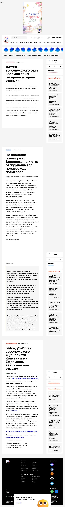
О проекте (8, 492)
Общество (23, 465)
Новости (12, 42)
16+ (6, 489)
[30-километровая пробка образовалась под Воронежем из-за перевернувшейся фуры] (29, 50)
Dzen (52, 478)
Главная (5, 55)
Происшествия (24, 468)
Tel (52, 491)
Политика (51, 265)
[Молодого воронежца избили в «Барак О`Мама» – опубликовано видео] (57, 50)
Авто (48, 42)
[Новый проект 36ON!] (34, 50)
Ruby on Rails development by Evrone (53, 501)
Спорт (33, 464)
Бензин (35, 42)
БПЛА (21, 42)
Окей (19, 503)
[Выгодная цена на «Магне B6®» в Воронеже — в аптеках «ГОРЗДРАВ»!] (12, 50)
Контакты (8, 493)
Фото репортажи (36, 476)
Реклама (7, 491)
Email (56, 491)
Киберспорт (35, 479)
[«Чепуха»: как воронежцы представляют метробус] (23, 50)
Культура (23, 464)
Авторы (34, 468)
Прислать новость (58, 37)
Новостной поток (54, 78)
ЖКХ (31, 42)
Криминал (34, 465)
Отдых (23, 483)
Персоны (58, 42)
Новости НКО (35, 470)
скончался (14, 410)
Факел (17, 42)
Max (52, 464)
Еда (22, 476)
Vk (52, 469)
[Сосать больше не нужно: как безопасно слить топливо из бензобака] (52, 50)
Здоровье (53, 42)
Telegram (52, 483)
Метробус (26, 42)
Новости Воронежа (20, 55)
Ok (52, 474)
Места (33, 481)
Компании (34, 467)
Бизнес (44, 42)
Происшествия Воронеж (11, 343)
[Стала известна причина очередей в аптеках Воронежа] (6, 50)
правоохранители (35, 95)
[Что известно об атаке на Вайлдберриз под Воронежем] (17, 50)
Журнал (23, 481)
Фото (39, 42)
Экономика (24, 470)
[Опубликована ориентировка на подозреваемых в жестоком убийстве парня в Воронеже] (46, 50)
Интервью (23, 467)
